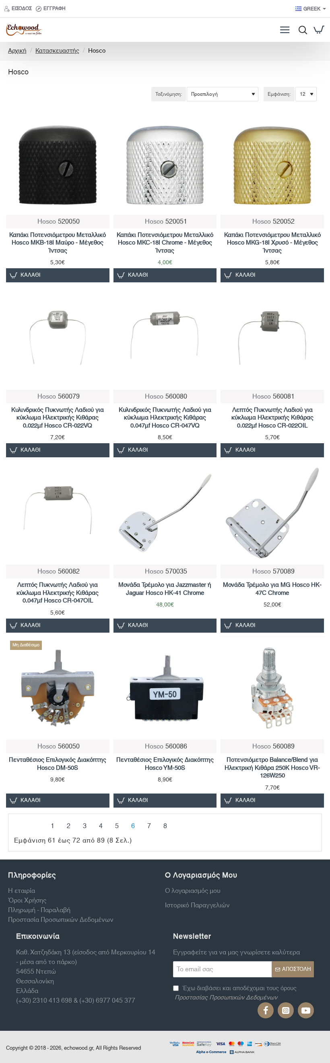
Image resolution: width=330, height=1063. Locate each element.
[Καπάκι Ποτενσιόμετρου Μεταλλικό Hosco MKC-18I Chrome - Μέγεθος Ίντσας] (165, 163)
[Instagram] (286, 1010)
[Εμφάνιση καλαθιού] (319, 30)
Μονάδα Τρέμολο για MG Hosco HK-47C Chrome (272, 589)
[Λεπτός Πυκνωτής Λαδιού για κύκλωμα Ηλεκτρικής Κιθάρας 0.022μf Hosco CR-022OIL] (272, 338)
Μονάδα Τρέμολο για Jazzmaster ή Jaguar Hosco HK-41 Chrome (164, 589)
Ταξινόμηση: (168, 94)
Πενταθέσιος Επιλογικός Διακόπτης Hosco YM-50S (165, 764)
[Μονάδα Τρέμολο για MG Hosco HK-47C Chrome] (272, 513)
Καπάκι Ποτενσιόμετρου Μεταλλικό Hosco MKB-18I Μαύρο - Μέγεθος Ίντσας (57, 243)
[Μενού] (285, 30)
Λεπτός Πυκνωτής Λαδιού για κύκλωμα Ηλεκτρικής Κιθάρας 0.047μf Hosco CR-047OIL (57, 593)
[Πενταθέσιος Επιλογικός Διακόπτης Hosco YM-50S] (165, 688)
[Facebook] (266, 1010)
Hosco (46, 221)
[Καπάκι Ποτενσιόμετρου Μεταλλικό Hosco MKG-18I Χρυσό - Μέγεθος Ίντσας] (272, 163)
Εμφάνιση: (279, 94)
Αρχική (17, 51)
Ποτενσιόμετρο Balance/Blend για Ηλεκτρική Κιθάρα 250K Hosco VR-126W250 (272, 768)
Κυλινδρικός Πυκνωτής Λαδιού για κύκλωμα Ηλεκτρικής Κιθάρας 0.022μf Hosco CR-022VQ (57, 418)
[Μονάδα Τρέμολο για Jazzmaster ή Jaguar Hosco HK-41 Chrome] (165, 513)
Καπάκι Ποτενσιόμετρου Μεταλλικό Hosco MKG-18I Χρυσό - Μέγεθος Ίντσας (272, 243)
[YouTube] (306, 1010)
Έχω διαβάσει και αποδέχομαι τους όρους (236, 993)
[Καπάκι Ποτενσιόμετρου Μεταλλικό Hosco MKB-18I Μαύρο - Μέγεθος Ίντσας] (57, 163)
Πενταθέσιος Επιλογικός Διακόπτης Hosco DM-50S (57, 764)
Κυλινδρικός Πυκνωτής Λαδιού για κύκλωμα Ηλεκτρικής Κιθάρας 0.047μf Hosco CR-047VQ (165, 418)
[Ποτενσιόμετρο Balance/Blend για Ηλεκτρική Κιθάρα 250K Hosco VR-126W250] (272, 688)
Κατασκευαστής (57, 51)
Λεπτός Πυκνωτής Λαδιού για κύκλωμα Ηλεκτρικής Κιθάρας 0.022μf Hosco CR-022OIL (272, 418)
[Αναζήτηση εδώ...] (301, 30)
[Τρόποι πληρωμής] (225, 1047)
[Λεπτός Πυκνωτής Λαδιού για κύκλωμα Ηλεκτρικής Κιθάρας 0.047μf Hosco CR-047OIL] (57, 513)
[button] (26, 275)
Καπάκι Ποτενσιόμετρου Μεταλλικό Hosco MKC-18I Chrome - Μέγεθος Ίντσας (165, 243)
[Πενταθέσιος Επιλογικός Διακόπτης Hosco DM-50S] (57, 688)
